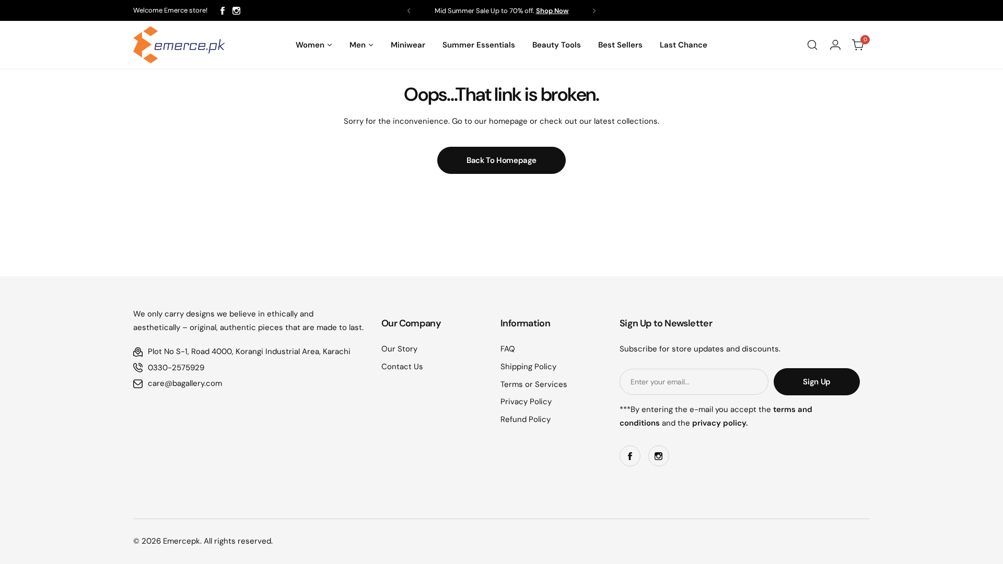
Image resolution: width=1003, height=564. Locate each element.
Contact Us (402, 366)
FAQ (507, 349)
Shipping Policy (528, 366)
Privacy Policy (526, 401)
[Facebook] (222, 11)
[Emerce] (179, 45)
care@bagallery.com (185, 383)
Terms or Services (533, 384)
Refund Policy (525, 419)
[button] (408, 10)
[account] (835, 44)
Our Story (399, 349)
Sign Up (816, 382)
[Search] (812, 44)
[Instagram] (236, 11)
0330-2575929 (176, 367)
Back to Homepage (501, 160)
